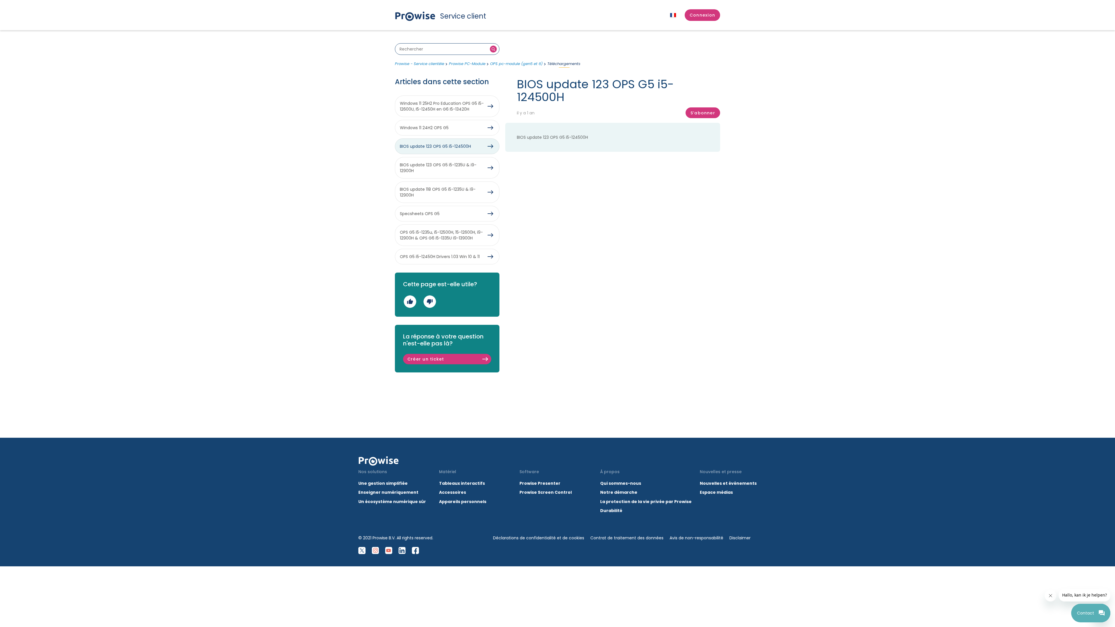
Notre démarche (618, 492)
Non (429, 301)
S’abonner (702, 113)
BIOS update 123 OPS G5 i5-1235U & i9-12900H (438, 168)
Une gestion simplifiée (383, 483)
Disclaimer (740, 538)
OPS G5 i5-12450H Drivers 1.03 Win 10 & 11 (440, 257)
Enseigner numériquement (388, 492)
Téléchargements (563, 63)
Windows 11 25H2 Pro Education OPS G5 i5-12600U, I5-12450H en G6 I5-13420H (442, 106)
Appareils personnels (462, 502)
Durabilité (611, 511)
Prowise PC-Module (467, 63)
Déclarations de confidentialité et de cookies (538, 538)
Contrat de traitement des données (626, 538)
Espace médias (716, 492)
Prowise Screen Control (545, 492)
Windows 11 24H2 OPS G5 (424, 128)
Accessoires (452, 492)
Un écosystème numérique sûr (392, 502)
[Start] (378, 461)
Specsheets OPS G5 (420, 214)
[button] (702, 15)
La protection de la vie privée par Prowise (646, 502)
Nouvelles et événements (728, 483)
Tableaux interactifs (462, 483)
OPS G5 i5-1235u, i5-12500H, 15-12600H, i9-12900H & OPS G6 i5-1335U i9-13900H (441, 235)
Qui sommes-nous (620, 483)
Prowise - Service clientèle (419, 63)
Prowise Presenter (539, 483)
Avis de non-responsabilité (696, 538)
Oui (410, 301)
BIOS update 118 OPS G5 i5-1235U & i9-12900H (438, 192)
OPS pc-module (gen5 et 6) (516, 63)
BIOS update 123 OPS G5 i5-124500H (552, 137)
